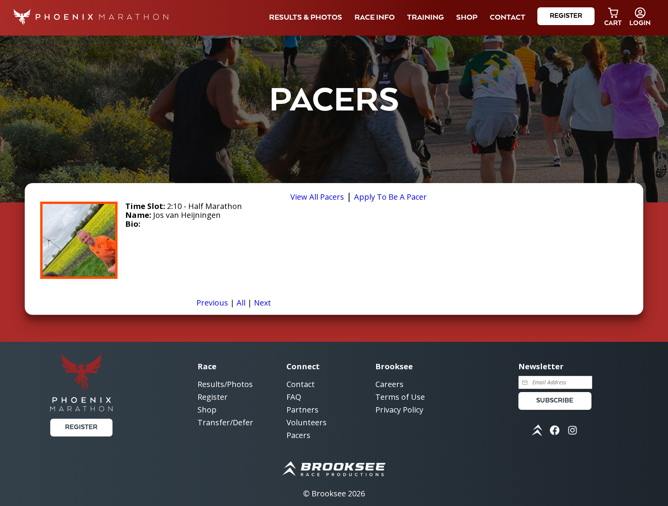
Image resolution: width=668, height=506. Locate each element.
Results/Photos (225, 384)
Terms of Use (400, 397)
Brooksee (329, 493)
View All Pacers (317, 197)
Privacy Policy (399, 409)
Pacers (298, 435)
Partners (302, 410)
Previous (212, 302)
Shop (466, 18)
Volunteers (306, 423)
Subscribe (554, 400)
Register (566, 16)
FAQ (293, 397)
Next (262, 302)
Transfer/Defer (225, 422)
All (241, 302)
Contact (300, 384)
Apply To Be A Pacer (390, 197)
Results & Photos (305, 18)
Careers (389, 384)
